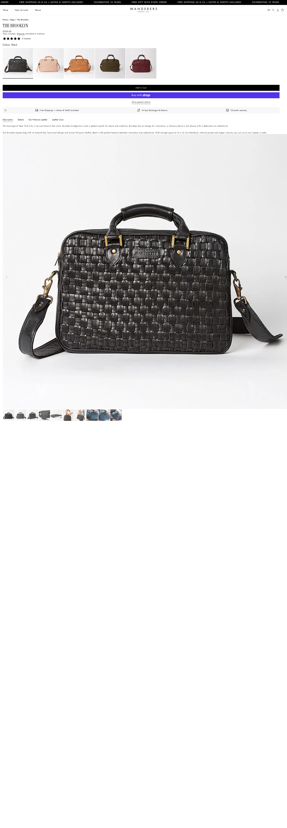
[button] (5, 10)
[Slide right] (286, 277)
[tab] (8, 119)
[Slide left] (7, 277)
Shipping (21, 33)
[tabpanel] (141, 129)
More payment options (141, 102)
